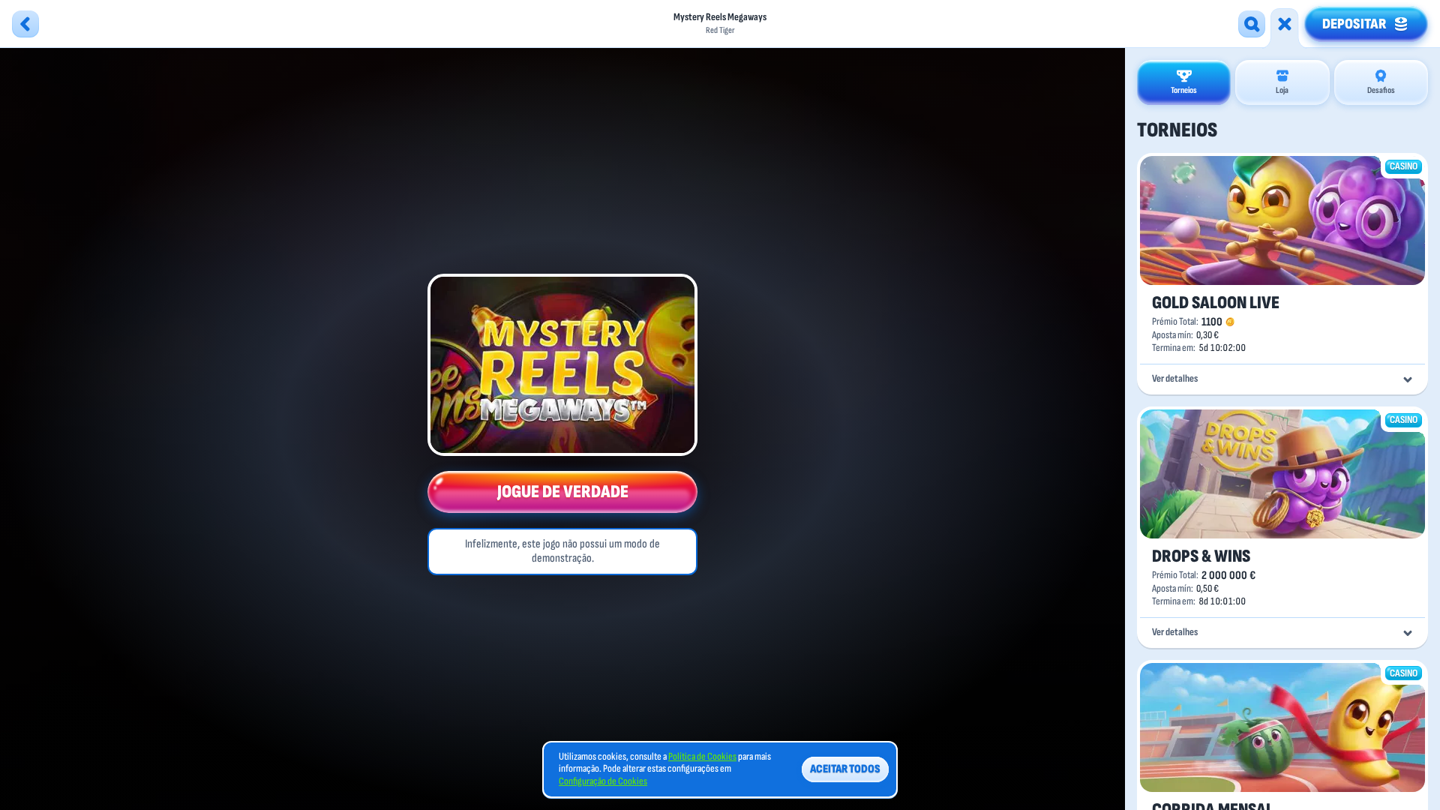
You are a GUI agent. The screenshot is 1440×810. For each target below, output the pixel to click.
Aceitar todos (845, 769)
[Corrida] (1284, 24)
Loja (1282, 90)
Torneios (1184, 90)
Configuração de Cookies (603, 782)
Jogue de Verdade (562, 491)
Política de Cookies (702, 757)
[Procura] (1251, 24)
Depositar (1354, 24)
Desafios (1381, 90)
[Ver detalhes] (1407, 379)
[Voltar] (25, 24)
